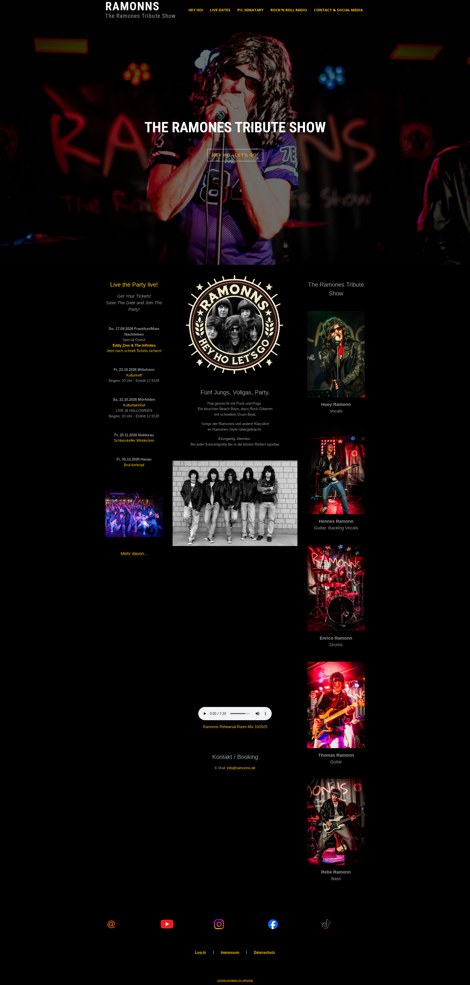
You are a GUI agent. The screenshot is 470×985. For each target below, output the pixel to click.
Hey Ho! (195, 9)
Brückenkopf (134, 465)
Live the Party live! (134, 284)
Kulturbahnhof (134, 405)
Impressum (230, 952)
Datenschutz (264, 952)
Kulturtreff (134, 375)
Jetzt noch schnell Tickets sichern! (134, 351)
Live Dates (220, 9)
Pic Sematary (250, 9)
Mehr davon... (134, 553)
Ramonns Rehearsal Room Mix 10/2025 (235, 727)
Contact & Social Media (338, 9)
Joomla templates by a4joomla (235, 980)
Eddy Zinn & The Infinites (134, 345)
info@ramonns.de (241, 768)
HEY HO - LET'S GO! (235, 155)
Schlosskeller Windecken (134, 440)
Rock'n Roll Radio (288, 9)
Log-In (200, 952)
